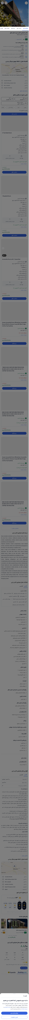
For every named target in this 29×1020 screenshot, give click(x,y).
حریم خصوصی (7, 1007)
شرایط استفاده (24, 1009)
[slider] (14, 993)
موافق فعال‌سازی (14, 1013)
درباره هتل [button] (13, 28)
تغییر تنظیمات (14, 1017)
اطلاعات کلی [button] (25, 28)
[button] (14, 510)
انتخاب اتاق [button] (19, 28)
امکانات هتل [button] (6, 28)
